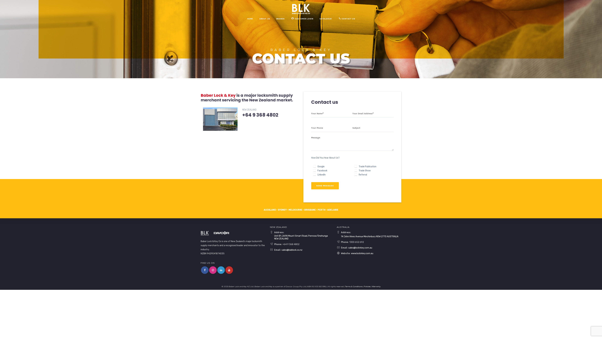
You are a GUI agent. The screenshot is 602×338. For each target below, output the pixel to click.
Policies (367, 286)
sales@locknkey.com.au (360, 247)
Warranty (376, 286)
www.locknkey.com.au (362, 253)
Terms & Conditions (353, 286)
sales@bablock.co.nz (292, 250)
